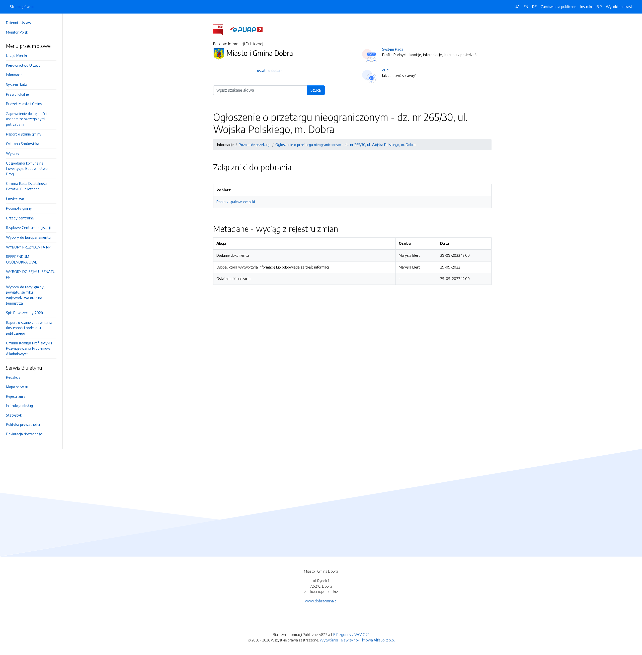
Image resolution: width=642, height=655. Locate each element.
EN (526, 6)
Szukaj (316, 90)
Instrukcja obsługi (20, 405)
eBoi (385, 70)
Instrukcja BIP (591, 6)
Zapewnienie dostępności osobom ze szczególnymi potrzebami (26, 118)
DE (534, 6)
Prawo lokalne (17, 94)
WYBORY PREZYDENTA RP (28, 247)
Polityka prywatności (23, 424)
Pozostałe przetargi (254, 144)
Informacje (14, 74)
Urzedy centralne (20, 218)
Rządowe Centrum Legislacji (28, 227)
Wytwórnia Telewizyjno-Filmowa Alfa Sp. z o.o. (357, 640)
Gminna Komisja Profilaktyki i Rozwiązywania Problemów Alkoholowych (29, 348)
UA (517, 6)
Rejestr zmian (17, 396)
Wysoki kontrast (619, 6)
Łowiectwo (15, 198)
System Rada (16, 84)
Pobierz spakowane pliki (235, 201)
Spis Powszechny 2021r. (25, 312)
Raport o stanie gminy (23, 134)
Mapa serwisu (17, 386)
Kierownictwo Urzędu (23, 65)
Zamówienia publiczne (558, 6)
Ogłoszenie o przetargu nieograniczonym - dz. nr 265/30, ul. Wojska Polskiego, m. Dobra (345, 144)
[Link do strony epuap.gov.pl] (246, 29)
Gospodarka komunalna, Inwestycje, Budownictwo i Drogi (27, 168)
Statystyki (14, 415)
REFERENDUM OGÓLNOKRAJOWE (21, 259)
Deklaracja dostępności (24, 434)
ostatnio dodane (270, 70)
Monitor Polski (17, 32)
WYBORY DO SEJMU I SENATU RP (30, 274)
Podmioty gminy (19, 208)
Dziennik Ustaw (18, 22)
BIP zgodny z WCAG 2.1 (351, 634)
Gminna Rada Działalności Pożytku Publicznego (26, 186)
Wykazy (12, 153)
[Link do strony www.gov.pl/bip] (221, 29)
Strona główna (22, 6)
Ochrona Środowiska (22, 143)
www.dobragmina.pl (321, 601)
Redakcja (13, 377)
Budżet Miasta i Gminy (24, 103)
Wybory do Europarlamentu (28, 237)
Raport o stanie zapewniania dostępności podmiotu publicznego (29, 327)
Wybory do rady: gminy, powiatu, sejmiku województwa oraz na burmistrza (25, 295)
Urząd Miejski (16, 55)
